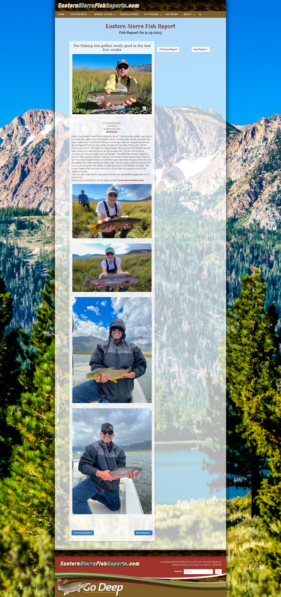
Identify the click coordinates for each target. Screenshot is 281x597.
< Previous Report (82, 533)
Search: (178, 571)
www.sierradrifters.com (131, 180)
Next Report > (143, 533)
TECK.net (217, 565)
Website (113, 132)
